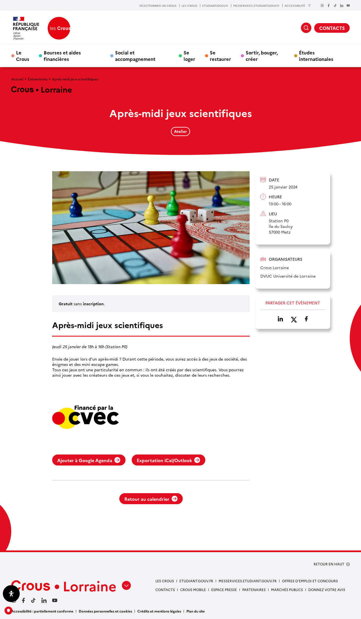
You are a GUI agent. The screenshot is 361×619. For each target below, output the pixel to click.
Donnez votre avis (326, 589)
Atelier (180, 131)
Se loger (189, 55)
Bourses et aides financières (62, 55)
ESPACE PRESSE (224, 589)
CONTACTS (332, 28)
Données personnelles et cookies (105, 611)
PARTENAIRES (254, 589)
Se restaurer (220, 55)
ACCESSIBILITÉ (295, 5)
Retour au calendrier (147, 499)
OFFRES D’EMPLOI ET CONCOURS (310, 580)
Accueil (17, 78)
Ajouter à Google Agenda (84, 460)
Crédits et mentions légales (159, 611)
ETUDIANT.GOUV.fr (215, 5)
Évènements (37, 78)
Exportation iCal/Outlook (164, 460)
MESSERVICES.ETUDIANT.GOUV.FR (248, 580)
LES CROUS (189, 5)
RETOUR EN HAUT (329, 564)
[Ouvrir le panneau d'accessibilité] (11, 593)
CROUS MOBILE (193, 589)
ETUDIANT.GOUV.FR (196, 580)
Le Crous (22, 55)
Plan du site (195, 611)
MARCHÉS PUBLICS (287, 589)
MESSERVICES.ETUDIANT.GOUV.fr (256, 5)
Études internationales (316, 55)
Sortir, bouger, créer (262, 55)
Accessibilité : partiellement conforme (42, 611)
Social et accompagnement (135, 55)
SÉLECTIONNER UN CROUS (158, 5)
